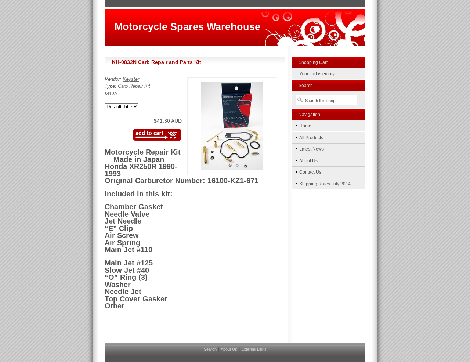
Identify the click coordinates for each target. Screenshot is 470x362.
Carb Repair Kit (134, 86)
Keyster (131, 79)
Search (210, 349)
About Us (308, 160)
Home (305, 125)
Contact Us (310, 172)
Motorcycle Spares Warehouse (187, 26)
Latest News (311, 148)
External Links (254, 349)
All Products (311, 137)
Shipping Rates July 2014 (325, 183)
